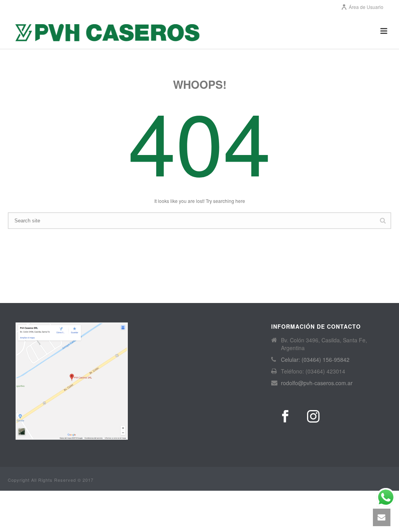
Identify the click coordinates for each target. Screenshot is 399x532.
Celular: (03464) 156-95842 (315, 359)
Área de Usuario (366, 7)
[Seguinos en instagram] (313, 416)
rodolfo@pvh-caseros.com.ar (317, 382)
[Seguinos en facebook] (285, 416)
